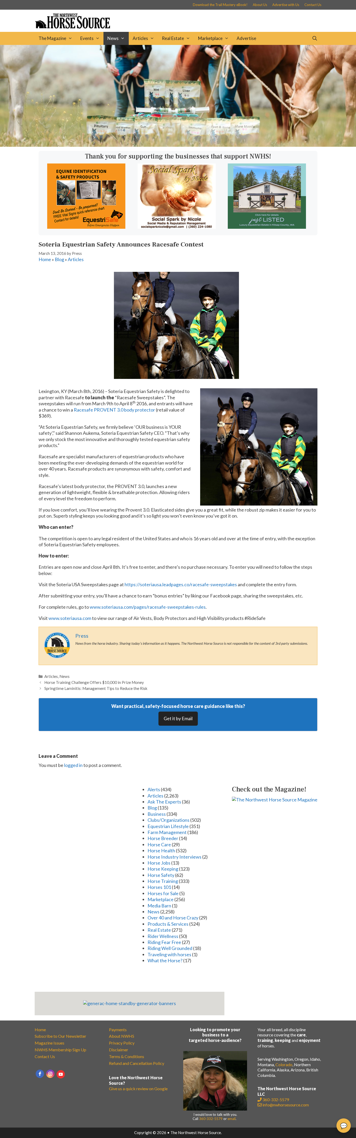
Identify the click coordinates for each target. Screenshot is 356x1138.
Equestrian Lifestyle (168, 826)
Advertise (246, 38)
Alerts (154, 789)
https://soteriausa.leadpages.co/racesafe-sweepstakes (181, 584)
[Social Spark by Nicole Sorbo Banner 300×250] (177, 227)
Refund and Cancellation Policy (136, 1063)
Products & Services (168, 924)
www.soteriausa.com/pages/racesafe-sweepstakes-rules (148, 607)
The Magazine (52, 38)
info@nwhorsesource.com (285, 1104)
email (232, 1119)
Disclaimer (118, 1049)
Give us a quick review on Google (138, 1088)
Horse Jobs (159, 863)
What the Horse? (165, 960)
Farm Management (167, 832)
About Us (260, 5)
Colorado (283, 1064)
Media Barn (159, 905)
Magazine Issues (49, 1042)
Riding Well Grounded (170, 948)
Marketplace (210, 38)
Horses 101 (159, 887)
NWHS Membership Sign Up (60, 1049)
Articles (140, 38)
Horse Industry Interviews (174, 857)
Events (87, 38)
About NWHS (121, 1036)
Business (157, 814)
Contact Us (312, 5)
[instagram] (50, 1074)
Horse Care (159, 844)
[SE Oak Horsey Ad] (267, 227)
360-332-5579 (211, 1119)
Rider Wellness (163, 936)
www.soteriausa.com (69, 618)
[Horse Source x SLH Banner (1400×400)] (178, 145)
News (113, 38)
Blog (59, 259)
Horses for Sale (163, 893)
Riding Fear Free (164, 942)
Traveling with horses (169, 954)
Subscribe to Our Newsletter (60, 1036)
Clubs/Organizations (168, 820)
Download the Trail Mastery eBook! (220, 5)
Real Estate (173, 38)
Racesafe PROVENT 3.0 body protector (114, 410)
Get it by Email (178, 718)
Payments (118, 1029)
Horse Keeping (163, 869)
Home (45, 259)
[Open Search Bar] (314, 38)
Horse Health (161, 850)
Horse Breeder (163, 838)
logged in (73, 765)
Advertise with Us (285, 5)
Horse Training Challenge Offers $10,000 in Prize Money (94, 682)
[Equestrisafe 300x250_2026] (86, 227)
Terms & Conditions (126, 1056)
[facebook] (40, 1074)
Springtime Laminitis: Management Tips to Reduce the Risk (96, 688)
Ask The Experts (164, 802)
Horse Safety (161, 875)
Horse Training (163, 881)
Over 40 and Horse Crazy (173, 917)
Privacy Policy (121, 1042)
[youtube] (61, 1074)
